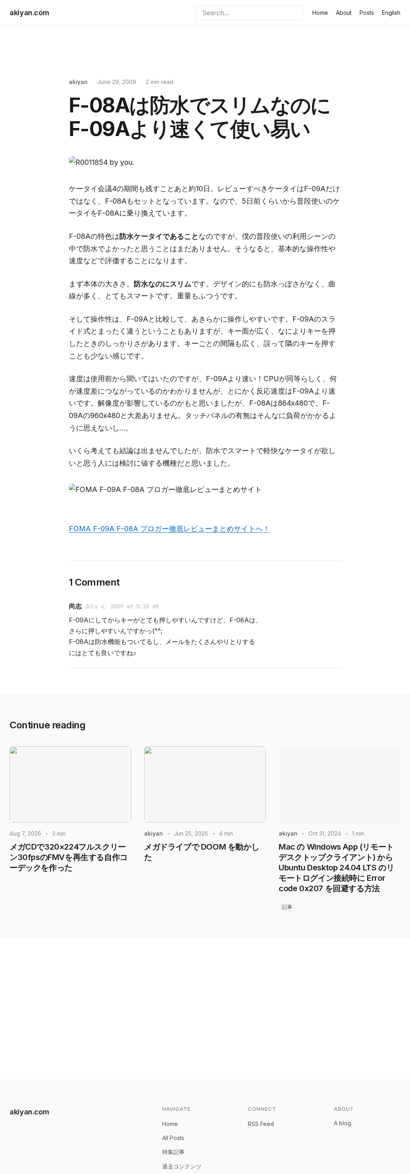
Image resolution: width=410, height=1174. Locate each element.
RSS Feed (261, 1123)
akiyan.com (29, 12)
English (391, 12)
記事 (287, 907)
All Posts (173, 1137)
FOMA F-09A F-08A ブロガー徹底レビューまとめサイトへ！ (169, 528)
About (344, 12)
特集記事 (173, 1151)
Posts (367, 12)
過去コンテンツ (181, 1166)
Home (320, 12)
